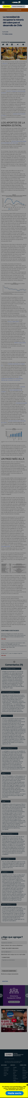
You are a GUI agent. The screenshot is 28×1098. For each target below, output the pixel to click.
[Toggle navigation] (3, 2)
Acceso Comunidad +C (18, 6)
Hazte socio (14, 1093)
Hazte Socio (7, 6)
